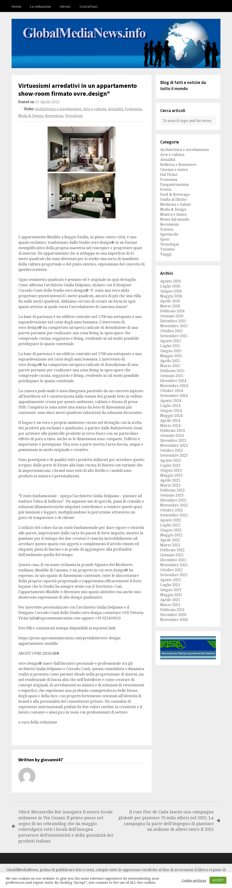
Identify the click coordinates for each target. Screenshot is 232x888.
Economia (133, 109)
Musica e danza (173, 214)
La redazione (40, 6)
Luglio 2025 (170, 345)
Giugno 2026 (171, 291)
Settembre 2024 (174, 395)
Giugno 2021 (171, 589)
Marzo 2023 (170, 485)
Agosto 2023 (170, 460)
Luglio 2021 (170, 584)
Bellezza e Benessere (178, 164)
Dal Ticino (168, 174)
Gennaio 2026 (172, 315)
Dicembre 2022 (173, 500)
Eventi (165, 189)
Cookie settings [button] (193, 880)
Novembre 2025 (174, 325)
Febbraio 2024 (172, 430)
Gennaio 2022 (172, 554)
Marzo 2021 (170, 604)
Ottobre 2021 (171, 569)
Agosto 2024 (170, 400)
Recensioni (54, 115)
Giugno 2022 (171, 530)
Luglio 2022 (170, 525)
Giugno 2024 (171, 410)
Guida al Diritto (173, 199)
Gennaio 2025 (172, 375)
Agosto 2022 (170, 520)
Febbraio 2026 (172, 310)
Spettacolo (169, 234)
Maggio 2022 (171, 534)
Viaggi (166, 254)
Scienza (166, 229)
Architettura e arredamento (58, 109)
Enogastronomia (174, 184)
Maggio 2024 (171, 415)
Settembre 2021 (174, 574)
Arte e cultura (94, 109)
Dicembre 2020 (173, 614)
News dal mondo (174, 219)
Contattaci (88, 6)
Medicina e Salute (175, 204)
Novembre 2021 (174, 564)
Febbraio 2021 (172, 609)
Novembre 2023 (174, 445)
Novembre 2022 (174, 505)
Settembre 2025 (174, 335)
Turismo (167, 249)
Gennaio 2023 (172, 495)
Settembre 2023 (174, 455)
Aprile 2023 (170, 480)
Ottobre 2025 (171, 330)
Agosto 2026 (170, 281)
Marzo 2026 (170, 305)
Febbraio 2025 (172, 370)
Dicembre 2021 (173, 559)
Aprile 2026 (170, 300)
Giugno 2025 (171, 350)
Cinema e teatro (174, 169)
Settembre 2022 (174, 515)
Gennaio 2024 (172, 435)
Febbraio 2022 (172, 549)
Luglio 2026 (170, 286)
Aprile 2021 (170, 599)
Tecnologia (74, 115)
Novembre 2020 (174, 619)
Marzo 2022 (170, 544)
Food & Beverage (175, 194)
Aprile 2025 (170, 360)
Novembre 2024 (174, 385)
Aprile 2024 (170, 420)
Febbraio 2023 (172, 490)
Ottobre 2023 (171, 450)
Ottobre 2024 (171, 390)
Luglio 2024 (170, 405)
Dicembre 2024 (173, 380)
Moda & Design (31, 115)
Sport (165, 239)
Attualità (115, 109)
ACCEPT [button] (218, 880)
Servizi (65, 6)
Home (16, 6)
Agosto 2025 (170, 340)
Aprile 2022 (170, 539)
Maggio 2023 (171, 475)
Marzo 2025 (170, 365)
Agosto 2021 (170, 579)
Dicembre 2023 (173, 440)
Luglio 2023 (170, 465)
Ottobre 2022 (171, 510)
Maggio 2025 (171, 355)
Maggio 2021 (171, 594)
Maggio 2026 (171, 296)
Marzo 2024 (170, 425)
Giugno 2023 (171, 470)
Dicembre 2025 (173, 320)
